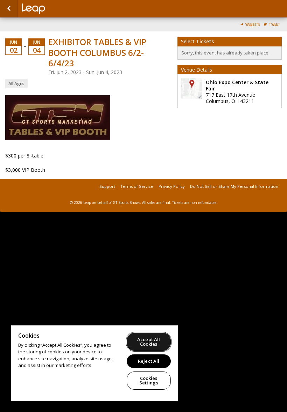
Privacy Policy (172, 186)
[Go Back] (9, 8)
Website (252, 24)
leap (57, 8)
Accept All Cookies (148, 341)
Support (107, 186)
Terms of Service (136, 186)
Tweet (274, 24)
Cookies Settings (148, 380)
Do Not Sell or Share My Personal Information (234, 186)
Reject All (148, 361)
